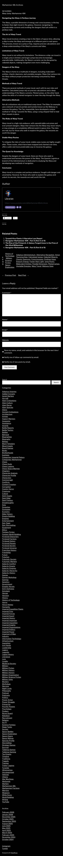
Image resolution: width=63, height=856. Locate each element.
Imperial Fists (7, 611)
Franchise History (9, 550)
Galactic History (8, 573)
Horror (4, 602)
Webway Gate (47, 266)
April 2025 (6, 830)
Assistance (6, 423)
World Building (8, 797)
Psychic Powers (8, 707)
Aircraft (5, 398)
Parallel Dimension (39, 264)
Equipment (6, 528)
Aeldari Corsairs (8, 394)
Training (5, 763)
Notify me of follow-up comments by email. (21, 357)
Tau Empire (6, 754)
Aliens (4, 410)
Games (5, 575)
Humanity (6, 607)
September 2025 (9, 821)
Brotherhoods (7, 453)
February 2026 (8, 812)
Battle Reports (8, 428)
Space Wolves (8, 738)
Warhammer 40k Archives (12, 5)
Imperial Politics (8, 630)
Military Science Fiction (8, 260)
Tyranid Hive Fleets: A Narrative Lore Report (23, 238)
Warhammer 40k (9, 786)
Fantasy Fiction (8, 532)
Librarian (9, 198)
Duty (4, 505)
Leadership (6, 648)
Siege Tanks (7, 727)
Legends (5, 652)
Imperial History (8, 618)
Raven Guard (7, 713)
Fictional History (8, 541)
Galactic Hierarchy (9, 571)
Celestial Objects (51, 257)
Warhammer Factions (10, 788)
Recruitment (7, 718)
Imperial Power (8, 632)
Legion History (8, 654)
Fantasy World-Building (11, 534)
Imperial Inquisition (9, 623)
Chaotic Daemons (23, 259)
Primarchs (6, 704)
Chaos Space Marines (11, 469)
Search (4, 379)
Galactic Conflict (9, 564)
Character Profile (9, 475)
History (5, 598)
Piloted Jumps (53, 264)
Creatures (6, 491)
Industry (5, 636)
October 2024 (7, 839)
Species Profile (8, 741)
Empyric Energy (22, 262)
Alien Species (7, 407)
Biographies (7, 437)
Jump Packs (49, 262)
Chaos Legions (8, 466)
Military (5, 666)
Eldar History (7, 514)
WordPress (14, 853)
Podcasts (6, 695)
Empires (5, 519)
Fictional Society (9, 546)
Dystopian (6, 509)
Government (7, 584)
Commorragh (7, 480)
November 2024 (8, 837)
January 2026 (7, 815)
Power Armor (7, 700)
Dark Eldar (6, 498)
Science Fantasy (9, 725)
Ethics (4, 530)
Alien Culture (7, 403)
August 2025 (7, 824)
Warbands (6, 781)
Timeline (5, 757)
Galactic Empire (8, 566)
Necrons (5, 686)
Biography (6, 439)
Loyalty (5, 661)
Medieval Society (9, 664)
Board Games (7, 448)
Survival (5, 747)
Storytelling (7, 743)
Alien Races (7, 405)
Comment (6, 293)
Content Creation (9, 485)
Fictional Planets (9, 543)
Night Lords (7, 689)
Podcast (5, 693)
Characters (6, 478)
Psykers (5, 711)
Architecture (7, 414)
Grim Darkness (8, 589)
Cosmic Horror (8, 489)
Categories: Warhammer (12, 460)
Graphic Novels (8, 587)
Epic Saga (6, 523)
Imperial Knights (8, 625)
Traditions (6, 759)
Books (4, 451)
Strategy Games (8, 745)
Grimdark (6, 591)
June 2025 (6, 826)
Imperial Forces (8, 614)
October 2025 (8, 819)
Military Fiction (8, 668)
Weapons (6, 793)
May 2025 (6, 828)
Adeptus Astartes (9, 392)
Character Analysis (9, 473)
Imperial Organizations (11, 627)
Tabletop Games (8, 750)
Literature (6, 657)
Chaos (4, 462)
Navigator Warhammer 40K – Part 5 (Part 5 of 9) (25, 241)
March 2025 (7, 833)
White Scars (7, 795)
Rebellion (6, 716)
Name (5, 320)
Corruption (6, 487)
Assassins (6, 421)
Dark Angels (7, 496)
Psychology (6, 709)
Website (5, 340)
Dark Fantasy (7, 500)
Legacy (5, 650)
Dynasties (6, 507)
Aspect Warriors (8, 419)
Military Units (7, 679)
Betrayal (5, 435)
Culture (5, 494)
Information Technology (11, 639)
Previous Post (10, 275)
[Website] (20, 207)
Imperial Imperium (9, 621)
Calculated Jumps (35, 257)
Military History (8, 670)
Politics (5, 698)
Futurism (5, 557)
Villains (5, 777)
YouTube (5, 802)
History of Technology (11, 600)
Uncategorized (8, 772)
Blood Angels (7, 446)
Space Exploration (9, 734)
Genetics (5, 582)
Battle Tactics (7, 430)
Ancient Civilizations (10, 412)
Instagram (6, 846)
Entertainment (8, 521)
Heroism (5, 596)
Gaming (5, 580)
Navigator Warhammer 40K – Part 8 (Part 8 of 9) (25, 248)
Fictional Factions (9, 539)
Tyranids (5, 768)
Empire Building (8, 516)
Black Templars (8, 444)
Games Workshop (9, 577)
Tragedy (5, 761)
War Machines (8, 779)
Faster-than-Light (37, 262)
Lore (4, 659)
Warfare (5, 784)
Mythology (6, 684)
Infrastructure (7, 641)
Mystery (5, 682)
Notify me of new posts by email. (17, 362)
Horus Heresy (7, 605)
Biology (5, 441)
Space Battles (7, 732)
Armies (5, 417)
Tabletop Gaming (9, 752)
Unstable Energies (23, 266)
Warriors (5, 790)
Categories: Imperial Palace (13, 457)
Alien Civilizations (9, 401)
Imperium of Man (9, 634)
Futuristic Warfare (9, 562)
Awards (5, 426)
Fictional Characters (10, 537)
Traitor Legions (8, 766)
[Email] (17, 207)
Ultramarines (7, 770)
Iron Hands (6, 645)
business (5, 455)
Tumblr (5, 849)
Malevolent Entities (24, 264)
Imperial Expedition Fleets (12, 609)
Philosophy (6, 691)
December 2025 (8, 817)
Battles (5, 432)
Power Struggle (8, 702)
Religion (5, 720)
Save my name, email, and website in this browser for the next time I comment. (31, 351)
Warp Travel (36, 266)
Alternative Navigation (45, 255)
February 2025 (8, 835)
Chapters (6, 471)
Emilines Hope (50, 259)
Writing (5, 800)
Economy (6, 512)
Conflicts (6, 482)
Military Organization (10, 675)
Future (4, 555)
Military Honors (8, 673)
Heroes (5, 593)
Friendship (6, 553)
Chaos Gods (7, 464)
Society (5, 729)
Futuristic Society (9, 559)
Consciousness (37, 259)
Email (5, 330)
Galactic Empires (9, 568)
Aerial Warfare (8, 396)
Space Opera (7, 736)
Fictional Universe (9, 548)
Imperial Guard (8, 616)
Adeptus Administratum (26, 255)
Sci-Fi (4, 722)
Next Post (22, 275)
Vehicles (5, 775)
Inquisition (6, 643)
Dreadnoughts (8, 503)
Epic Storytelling (9, 525)
